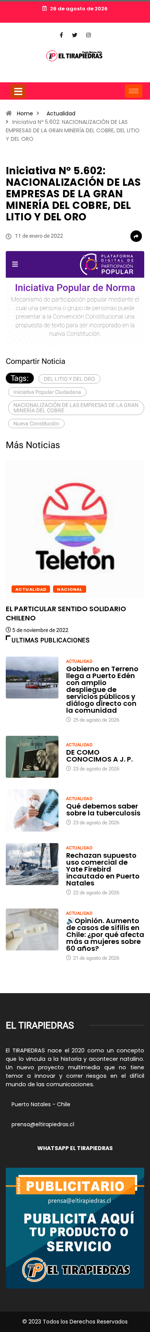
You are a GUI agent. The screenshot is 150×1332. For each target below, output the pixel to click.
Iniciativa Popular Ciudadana (47, 392)
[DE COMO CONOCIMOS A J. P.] (32, 757)
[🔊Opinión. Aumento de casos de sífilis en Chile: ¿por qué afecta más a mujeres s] (32, 929)
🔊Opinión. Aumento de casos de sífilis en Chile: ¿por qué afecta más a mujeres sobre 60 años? (105, 934)
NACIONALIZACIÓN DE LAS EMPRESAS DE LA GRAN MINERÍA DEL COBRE (75, 407)
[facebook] (61, 35)
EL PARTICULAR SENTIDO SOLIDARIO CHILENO (66, 613)
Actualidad (61, 113)
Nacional (69, 589)
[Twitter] (74, 35)
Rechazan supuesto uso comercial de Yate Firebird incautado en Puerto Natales (103, 869)
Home (25, 113)
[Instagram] (88, 35)
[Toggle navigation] (18, 91)
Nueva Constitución (36, 423)
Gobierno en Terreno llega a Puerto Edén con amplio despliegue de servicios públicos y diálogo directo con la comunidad (102, 689)
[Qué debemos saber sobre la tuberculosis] (32, 810)
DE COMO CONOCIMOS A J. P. (99, 755)
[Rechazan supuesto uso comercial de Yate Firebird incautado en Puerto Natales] (32, 864)
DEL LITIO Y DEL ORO (69, 379)
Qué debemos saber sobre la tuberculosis (103, 809)
